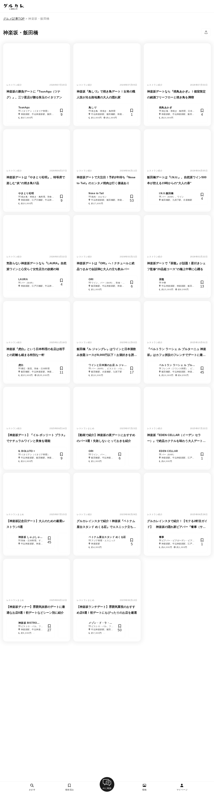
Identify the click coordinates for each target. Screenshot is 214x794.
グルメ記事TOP (14, 18)
